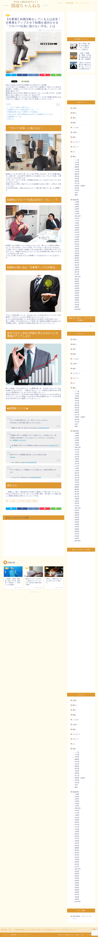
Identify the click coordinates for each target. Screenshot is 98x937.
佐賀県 (77, 206)
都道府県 (76, 199)
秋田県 (77, 286)
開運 (76, 195)
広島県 (77, 251)
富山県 (77, 232)
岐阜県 (77, 241)
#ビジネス (23, 440)
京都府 (77, 204)
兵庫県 (77, 209)
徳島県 (77, 253)
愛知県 (77, 258)
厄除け (75, 108)
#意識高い (16, 440)
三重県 (77, 202)
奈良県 (77, 225)
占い (74, 151)
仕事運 (77, 164)
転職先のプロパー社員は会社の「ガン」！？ (23, 109)
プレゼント (76, 142)
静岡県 (77, 300)
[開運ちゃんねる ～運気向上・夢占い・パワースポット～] (25, 7)
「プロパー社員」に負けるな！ (19, 107)
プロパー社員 (17, 500)
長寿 (74, 118)
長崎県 (77, 293)
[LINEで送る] (25, 81)
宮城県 (77, 227)
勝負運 (77, 174)
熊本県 (77, 272)
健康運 (77, 167)
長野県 (77, 295)
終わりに (11, 119)
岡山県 (77, 244)
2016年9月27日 (44, 428)
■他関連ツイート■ (14, 116)
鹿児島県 (78, 309)
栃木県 (77, 265)
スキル (9, 500)
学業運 (77, 178)
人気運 (77, 162)
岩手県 (77, 246)
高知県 (77, 304)
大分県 (77, 220)
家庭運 (77, 181)
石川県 (77, 274)
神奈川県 (78, 276)
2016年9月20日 (31, 462)
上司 (24, 500)
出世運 (77, 171)
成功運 (77, 188)
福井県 (77, 279)
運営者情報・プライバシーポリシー (78, 3)
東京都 (77, 262)
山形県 (77, 237)
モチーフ (76, 147)
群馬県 (77, 288)
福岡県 (77, 281)
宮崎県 (77, 230)
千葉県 (77, 213)
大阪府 (77, 223)
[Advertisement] (33, 538)
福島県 (77, 283)
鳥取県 (77, 307)
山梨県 (77, 239)
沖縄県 (77, 267)
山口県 (77, 234)
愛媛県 (77, 255)
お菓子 (75, 132)
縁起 (74, 137)
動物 (74, 122)
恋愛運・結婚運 (80, 185)
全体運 (77, 169)
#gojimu (12, 457)
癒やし (75, 113)
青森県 (77, 297)
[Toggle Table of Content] (57, 104)
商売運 (77, 176)
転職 (36, 500)
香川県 (77, 302)
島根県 (77, 248)
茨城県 (77, 290)
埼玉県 (77, 218)
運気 (8, 15)
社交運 (77, 190)
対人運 (77, 183)
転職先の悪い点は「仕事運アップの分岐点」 (23, 112)
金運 (76, 192)
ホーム (60, 3)
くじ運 (77, 160)
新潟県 (77, 260)
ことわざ (76, 127)
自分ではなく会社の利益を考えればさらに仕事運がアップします (30, 114)
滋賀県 (77, 269)
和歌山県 (78, 216)
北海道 (77, 211)
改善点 (30, 500)
